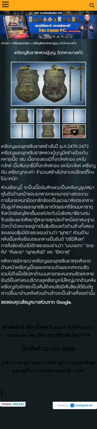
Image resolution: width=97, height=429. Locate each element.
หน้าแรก (5, 43)
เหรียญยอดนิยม (21, 43)
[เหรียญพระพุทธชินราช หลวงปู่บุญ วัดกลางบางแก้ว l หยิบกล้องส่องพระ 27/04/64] (74, 131)
